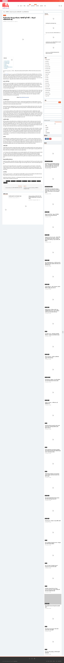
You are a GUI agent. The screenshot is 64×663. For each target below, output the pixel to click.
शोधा (59, 102)
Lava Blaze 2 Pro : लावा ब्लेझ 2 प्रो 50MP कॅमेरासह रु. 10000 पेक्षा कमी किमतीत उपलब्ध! (52, 334)
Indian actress (13, 181)
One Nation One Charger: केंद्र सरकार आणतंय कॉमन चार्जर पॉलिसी (51, 629)
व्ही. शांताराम (5, 182)
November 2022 (47, 90)
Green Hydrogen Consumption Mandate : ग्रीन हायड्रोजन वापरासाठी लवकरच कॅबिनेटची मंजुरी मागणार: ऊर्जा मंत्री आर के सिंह (53, 451)
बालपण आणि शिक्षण (6, 61)
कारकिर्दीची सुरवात (6, 62)
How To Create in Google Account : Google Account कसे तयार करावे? (51, 566)
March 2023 (47, 83)
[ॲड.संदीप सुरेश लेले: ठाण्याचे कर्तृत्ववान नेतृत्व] (53, 21)
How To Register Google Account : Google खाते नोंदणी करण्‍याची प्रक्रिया (53, 543)
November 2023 (47, 68)
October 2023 (47, 70)
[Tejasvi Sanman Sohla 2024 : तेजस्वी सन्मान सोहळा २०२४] (53, 31)
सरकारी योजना (33, 5)
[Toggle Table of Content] (11, 60)
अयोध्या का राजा (25, 181)
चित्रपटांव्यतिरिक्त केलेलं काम (8, 67)
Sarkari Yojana (47, 161)
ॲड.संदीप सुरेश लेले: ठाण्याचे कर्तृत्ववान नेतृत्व (15, 196)
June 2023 (46, 77)
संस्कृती (28, 5)
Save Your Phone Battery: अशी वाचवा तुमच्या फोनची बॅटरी (52, 652)
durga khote (8, 181)
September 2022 (47, 94)
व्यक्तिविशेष (5, 15)
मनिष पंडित (5, 21)
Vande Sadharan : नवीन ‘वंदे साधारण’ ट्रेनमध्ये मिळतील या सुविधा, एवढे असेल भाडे (52, 287)
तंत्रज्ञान (51, 161)
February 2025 (47, 59)
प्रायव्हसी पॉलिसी (48, 132)
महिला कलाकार (34, 181)
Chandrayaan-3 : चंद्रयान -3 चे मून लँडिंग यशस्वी (53, 520)
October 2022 (47, 92)
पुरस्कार (6, 64)
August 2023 (47, 74)
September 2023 (47, 72)
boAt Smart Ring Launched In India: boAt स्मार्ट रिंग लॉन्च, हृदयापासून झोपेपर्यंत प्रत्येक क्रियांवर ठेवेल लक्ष (52, 426)
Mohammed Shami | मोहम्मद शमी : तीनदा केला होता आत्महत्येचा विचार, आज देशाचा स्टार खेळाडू (35, 197)
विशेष (24, 5)
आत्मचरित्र (5, 68)
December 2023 (47, 66)
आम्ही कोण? (41, 5)
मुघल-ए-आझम (38, 181)
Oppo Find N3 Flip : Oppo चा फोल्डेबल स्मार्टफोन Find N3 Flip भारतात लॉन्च (52, 215)
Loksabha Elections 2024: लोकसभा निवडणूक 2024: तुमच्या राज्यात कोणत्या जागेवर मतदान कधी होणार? (53, 42)
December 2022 (47, 88)
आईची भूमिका (6, 65)
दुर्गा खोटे (7, 74)
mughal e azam (19, 181)
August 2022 (47, 95)
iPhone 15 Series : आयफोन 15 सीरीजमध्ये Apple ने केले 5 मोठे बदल (52, 357)
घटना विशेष (46, 377)
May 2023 (46, 79)
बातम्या (21, 5)
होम (18, 5)
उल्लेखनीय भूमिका (6, 63)
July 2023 (46, 75)
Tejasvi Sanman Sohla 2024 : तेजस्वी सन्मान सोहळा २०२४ (53, 32)
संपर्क (45, 5)
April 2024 (47, 61)
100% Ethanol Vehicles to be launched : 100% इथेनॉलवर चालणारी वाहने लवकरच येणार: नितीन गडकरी (52, 475)
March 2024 (47, 63)
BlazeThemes (15, 661)
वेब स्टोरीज (37, 5)
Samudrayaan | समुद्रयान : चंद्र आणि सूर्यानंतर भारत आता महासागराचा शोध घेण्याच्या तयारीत (52, 380)
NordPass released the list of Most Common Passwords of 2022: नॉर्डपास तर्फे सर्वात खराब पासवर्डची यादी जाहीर (52, 589)
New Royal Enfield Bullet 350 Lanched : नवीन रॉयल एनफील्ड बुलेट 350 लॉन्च (52, 498)
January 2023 (47, 86)
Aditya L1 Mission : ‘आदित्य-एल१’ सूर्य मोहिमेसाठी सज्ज (51, 403)
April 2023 (47, 81)
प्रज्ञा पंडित (10, 197)
